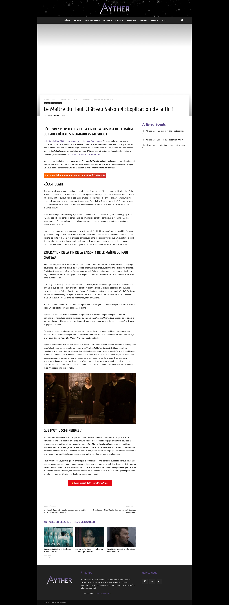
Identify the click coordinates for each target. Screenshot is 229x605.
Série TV (55, 99)
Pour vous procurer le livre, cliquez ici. (83, 154)
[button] (182, 20)
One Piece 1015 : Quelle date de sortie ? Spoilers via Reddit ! (114, 511)
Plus (164, 20)
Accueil (46, 99)
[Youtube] (159, 581)
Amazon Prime (92, 20)
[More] (123, 493)
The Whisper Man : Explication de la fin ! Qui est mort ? (163, 146)
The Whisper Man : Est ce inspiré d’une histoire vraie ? (163, 132)
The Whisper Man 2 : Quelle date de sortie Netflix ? (162, 140)
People (154, 20)
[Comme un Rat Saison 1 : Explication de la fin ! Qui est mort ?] (89, 537)
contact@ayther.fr (103, 593)
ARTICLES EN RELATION (57, 521)
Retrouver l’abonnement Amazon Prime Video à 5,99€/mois (75, 175)
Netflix (77, 20)
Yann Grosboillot (53, 115)
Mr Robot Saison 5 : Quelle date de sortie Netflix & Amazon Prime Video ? (65, 511)
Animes (143, 20)
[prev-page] (45, 557)
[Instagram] (145, 581)
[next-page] (49, 557)
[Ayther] (114, 9)
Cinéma (66, 20)
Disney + (107, 20)
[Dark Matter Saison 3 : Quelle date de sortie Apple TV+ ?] (121, 537)
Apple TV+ (131, 20)
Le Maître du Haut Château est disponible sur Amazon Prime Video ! (73, 141)
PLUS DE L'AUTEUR (84, 521)
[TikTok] (152, 581)
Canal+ (119, 20)
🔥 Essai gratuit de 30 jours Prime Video (90, 483)
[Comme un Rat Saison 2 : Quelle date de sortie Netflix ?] (58, 537)
